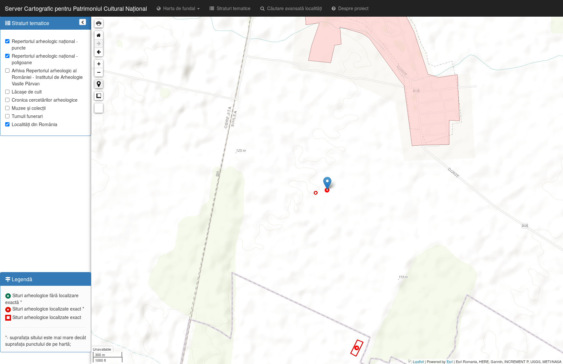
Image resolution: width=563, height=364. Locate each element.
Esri (450, 361)
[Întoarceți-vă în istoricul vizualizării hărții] (98, 52)
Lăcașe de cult (27, 91)
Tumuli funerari (27, 116)
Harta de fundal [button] (178, 8)
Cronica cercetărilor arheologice (45, 99)
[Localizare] (98, 84)
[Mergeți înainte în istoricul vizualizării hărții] (98, 43)
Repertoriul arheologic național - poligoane (45, 59)
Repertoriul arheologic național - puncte (45, 44)
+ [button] (99, 63)
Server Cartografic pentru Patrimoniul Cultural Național (76, 8)
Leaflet (418, 361)
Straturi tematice (232, 8)
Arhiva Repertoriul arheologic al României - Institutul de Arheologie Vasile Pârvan (47, 77)
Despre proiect (352, 8)
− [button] (99, 72)
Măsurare (98, 96)
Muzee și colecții (29, 108)
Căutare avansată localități (293, 8)
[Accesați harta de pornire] (98, 35)
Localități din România (34, 124)
